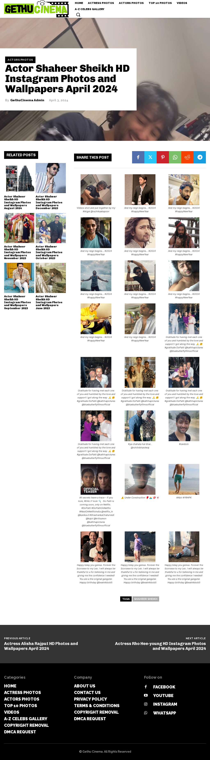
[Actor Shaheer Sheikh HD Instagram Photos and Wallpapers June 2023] (51, 278)
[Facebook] (138, 157)
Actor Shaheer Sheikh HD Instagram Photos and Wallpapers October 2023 (49, 252)
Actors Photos (20, 59)
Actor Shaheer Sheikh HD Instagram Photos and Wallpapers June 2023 (49, 302)
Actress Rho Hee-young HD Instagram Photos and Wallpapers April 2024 (160, 646)
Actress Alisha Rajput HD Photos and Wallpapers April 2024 (41, 646)
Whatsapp (164, 713)
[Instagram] (146, 704)
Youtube (163, 695)
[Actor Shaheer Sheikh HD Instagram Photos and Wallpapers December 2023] (51, 178)
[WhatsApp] (175, 157)
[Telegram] (200, 157)
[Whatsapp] (146, 713)
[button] (78, 14)
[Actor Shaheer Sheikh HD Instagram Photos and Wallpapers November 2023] (19, 228)
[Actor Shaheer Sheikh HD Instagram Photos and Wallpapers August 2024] (19, 178)
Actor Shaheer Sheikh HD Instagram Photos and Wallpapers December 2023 (49, 202)
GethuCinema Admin (27, 100)
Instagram (165, 704)
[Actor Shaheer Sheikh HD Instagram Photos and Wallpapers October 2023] (51, 228)
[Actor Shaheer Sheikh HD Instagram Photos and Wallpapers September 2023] (19, 278)
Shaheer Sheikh (146, 598)
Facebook (164, 687)
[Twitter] (150, 157)
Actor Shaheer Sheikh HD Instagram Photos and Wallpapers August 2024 (17, 202)
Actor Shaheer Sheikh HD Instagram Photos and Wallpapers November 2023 (17, 252)
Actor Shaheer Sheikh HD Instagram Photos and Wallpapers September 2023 (17, 302)
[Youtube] (146, 695)
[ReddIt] (187, 157)
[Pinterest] (163, 157)
